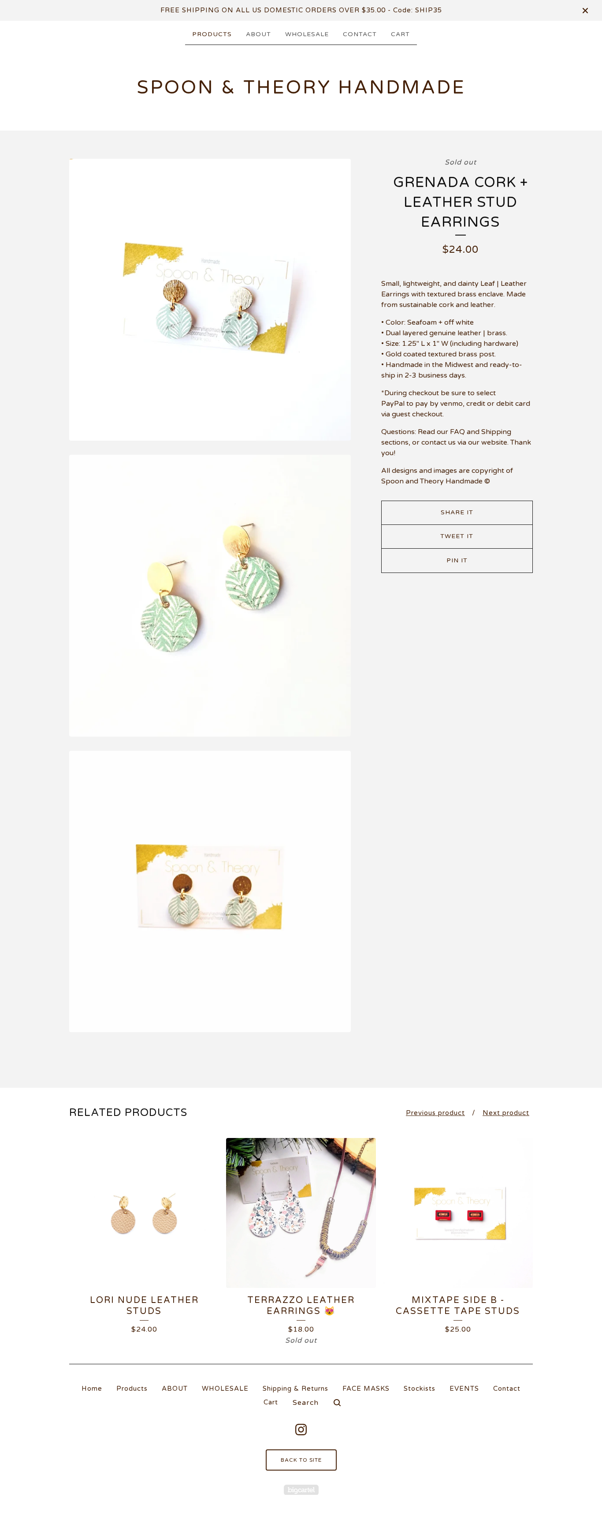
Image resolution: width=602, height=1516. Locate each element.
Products (212, 34)
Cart (400, 34)
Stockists (419, 1388)
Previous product (435, 1113)
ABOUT (258, 34)
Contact (360, 34)
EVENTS (464, 1388)
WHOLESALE (307, 34)
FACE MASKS (366, 1388)
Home (92, 1388)
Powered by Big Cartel (301, 1490)
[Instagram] (301, 1429)
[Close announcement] (585, 10)
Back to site (301, 1460)
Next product (506, 1113)
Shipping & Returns (295, 1388)
